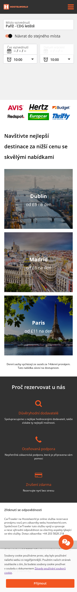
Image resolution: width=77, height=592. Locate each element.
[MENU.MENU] (71, 7)
